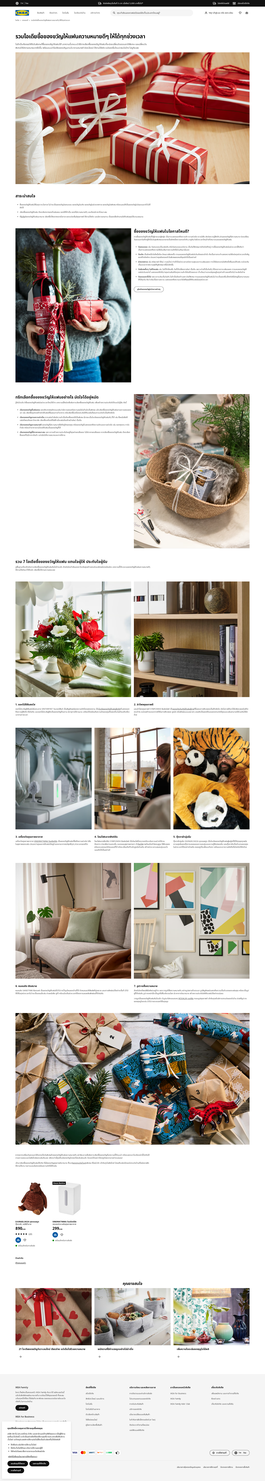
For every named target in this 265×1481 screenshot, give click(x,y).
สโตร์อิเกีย (90, 1393)
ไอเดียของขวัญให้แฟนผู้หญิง (109, 709)
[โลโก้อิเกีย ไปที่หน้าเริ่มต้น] (22, 13)
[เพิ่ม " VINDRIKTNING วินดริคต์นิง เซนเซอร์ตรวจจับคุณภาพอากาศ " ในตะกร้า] (55, 1235)
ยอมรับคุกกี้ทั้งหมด (18, 1463)
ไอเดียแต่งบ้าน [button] (79, 12)
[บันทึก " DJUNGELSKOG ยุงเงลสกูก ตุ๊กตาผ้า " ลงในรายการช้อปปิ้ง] (25, 1240)
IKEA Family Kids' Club (180, 1404)
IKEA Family (175, 1398)
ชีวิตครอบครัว (20, 1263)
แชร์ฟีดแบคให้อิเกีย (136, 1430)
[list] (132, 1214)
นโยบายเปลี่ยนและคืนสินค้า (139, 1414)
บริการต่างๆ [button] (95, 12)
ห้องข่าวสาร (215, 1398)
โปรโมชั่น (89, 1404)
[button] (53, 778)
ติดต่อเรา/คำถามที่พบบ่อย (139, 1425)
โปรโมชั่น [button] (65, 12)
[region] (36, 1450)
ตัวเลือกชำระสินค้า (93, 1414)
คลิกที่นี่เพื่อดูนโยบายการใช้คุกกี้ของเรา (22, 1456)
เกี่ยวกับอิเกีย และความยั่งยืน (222, 1404)
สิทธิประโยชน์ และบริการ (95, 1398)
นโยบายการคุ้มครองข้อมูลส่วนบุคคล (189, 1467)
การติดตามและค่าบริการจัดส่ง (140, 1393)
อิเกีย (23, 216)
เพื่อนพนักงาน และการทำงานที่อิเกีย (225, 1393)
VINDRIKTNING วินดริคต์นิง (45, 841)
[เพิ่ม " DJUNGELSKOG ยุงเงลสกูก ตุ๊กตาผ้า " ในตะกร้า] (18, 1240)
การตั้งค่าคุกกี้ (16, 1470)
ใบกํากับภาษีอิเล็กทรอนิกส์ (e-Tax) (142, 1419)
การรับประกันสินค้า (136, 1404)
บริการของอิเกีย (135, 1409)
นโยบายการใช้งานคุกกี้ (210, 1467)
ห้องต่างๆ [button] (53, 12)
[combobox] (150, 13)
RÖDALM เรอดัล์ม (186, 998)
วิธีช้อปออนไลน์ (91, 1419)
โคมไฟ (140, 844)
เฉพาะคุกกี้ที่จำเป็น (39, 1463)
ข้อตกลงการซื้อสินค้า (243, 1467)
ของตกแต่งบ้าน (78, 1163)
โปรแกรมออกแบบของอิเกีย (140, 1398)
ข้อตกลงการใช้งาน (226, 1467)
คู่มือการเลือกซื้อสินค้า (94, 1425)
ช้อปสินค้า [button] (40, 12)
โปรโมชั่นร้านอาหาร (93, 1409)
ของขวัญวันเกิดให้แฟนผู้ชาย (183, 709)
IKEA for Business (178, 1393)
